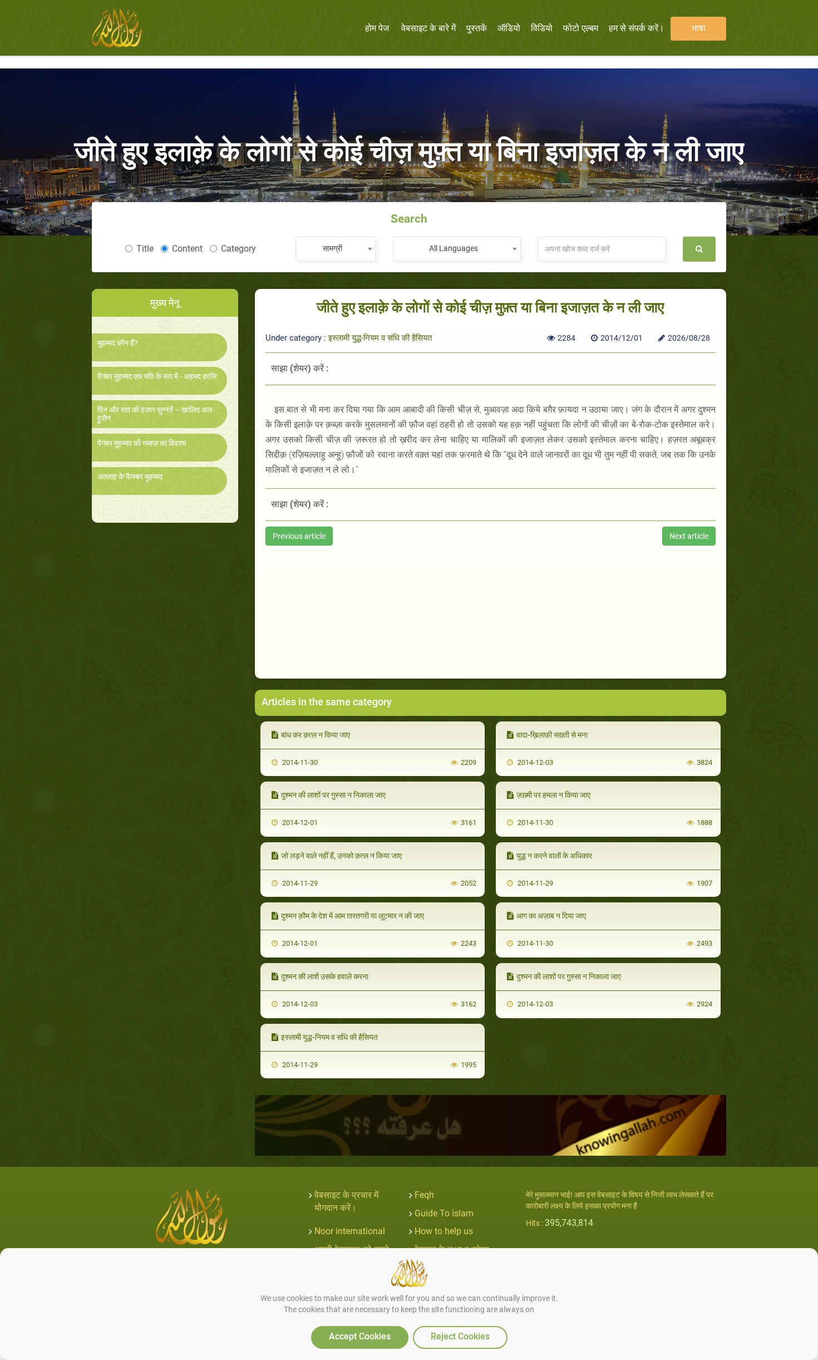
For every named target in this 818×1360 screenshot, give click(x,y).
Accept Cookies (360, 1336)
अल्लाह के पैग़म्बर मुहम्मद (129, 477)
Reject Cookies (460, 1336)
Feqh (424, 1195)
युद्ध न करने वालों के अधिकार (554, 855)
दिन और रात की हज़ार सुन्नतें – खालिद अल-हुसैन (155, 414)
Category (238, 248)
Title (145, 248)
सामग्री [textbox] (332, 248)
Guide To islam (444, 1213)
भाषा (699, 28)
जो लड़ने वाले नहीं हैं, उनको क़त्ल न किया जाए (341, 855)
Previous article (299, 536)
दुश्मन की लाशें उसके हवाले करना (324, 976)
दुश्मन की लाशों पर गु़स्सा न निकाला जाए (333, 795)
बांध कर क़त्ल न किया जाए (315, 734)
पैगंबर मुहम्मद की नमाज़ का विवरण (141, 443)
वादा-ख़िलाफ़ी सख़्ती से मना (552, 734)
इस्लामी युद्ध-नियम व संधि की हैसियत (380, 338)
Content (187, 248)
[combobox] (335, 249)
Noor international (349, 1231)
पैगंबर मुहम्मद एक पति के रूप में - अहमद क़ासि (156, 376)
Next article (688, 536)
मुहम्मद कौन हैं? (117, 343)
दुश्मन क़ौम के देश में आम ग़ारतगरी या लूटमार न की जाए (352, 915)
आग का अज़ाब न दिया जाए (551, 915)
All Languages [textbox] (453, 248)
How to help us (444, 1231)
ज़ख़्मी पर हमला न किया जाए (553, 795)
